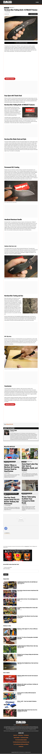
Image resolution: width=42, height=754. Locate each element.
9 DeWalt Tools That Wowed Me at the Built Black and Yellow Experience (27, 582)
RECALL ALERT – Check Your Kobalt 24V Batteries (26, 701)
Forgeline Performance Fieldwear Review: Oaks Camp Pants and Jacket (27, 646)
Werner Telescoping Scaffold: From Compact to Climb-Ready (29, 500)
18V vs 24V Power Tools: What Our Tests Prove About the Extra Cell (27, 617)
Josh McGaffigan (8, 505)
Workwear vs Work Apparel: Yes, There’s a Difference (27, 628)
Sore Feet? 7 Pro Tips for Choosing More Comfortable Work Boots (27, 638)
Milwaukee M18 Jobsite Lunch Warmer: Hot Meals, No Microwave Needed (27, 685)
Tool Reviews (7, 7)
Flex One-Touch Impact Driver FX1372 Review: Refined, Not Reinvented (11, 500)
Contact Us (21, 746)
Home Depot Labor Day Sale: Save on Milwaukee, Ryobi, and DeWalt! (30, 467)
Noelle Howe (25, 504)
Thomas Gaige (7, 11)
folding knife (8, 424)
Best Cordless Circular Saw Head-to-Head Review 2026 (27, 590)
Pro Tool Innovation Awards (21, 739)
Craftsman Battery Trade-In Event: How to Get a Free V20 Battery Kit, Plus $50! (27, 710)
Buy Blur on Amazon (10, 78)
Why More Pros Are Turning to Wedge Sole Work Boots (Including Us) (27, 655)
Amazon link (27, 546)
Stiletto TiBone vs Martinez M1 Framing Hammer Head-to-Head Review (11, 468)
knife (12, 424)
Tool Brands (26, 735)
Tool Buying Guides (24, 737)
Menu (37, 2)
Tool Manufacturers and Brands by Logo (21, 742)
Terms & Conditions (25, 724)
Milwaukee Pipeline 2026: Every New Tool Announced (27, 675)
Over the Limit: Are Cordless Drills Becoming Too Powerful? (26, 693)
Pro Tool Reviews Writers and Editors (21, 744)
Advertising (20, 735)
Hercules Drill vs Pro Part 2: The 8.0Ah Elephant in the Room (27, 599)
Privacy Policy (18, 724)
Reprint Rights (16, 737)
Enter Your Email (6, 568)
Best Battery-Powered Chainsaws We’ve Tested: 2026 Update (27, 608)
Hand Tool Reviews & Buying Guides (9, 461)
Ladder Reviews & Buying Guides (27, 493)
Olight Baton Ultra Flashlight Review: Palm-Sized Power (27, 663)
